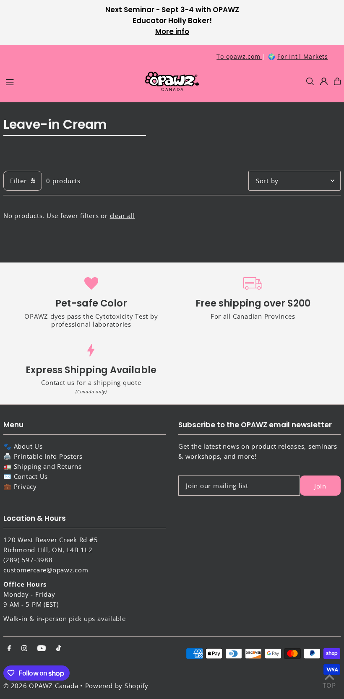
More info (172, 31)
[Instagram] (24, 648)
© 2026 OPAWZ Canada (40, 685)
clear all (122, 215)
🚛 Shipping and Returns (42, 466)
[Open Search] (310, 81)
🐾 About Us (23, 446)
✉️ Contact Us (25, 476)
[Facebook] (9, 648)
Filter (18, 181)
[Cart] (337, 81)
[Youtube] (41, 648)
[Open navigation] (70, 81)
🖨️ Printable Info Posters (43, 456)
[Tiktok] (58, 648)
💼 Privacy (20, 486)
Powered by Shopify (117, 685)
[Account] (324, 81)
